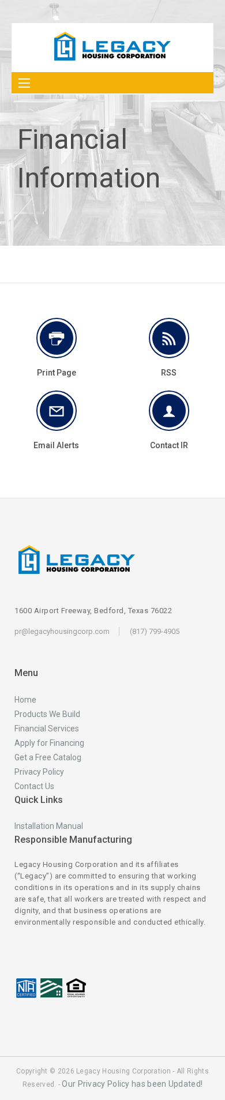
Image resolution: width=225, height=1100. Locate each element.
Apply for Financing (49, 743)
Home (25, 699)
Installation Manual (48, 826)
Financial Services (46, 728)
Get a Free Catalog (47, 757)
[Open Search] (24, 83)
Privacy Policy (39, 771)
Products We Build (47, 714)
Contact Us (34, 786)
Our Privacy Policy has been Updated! (132, 1083)
